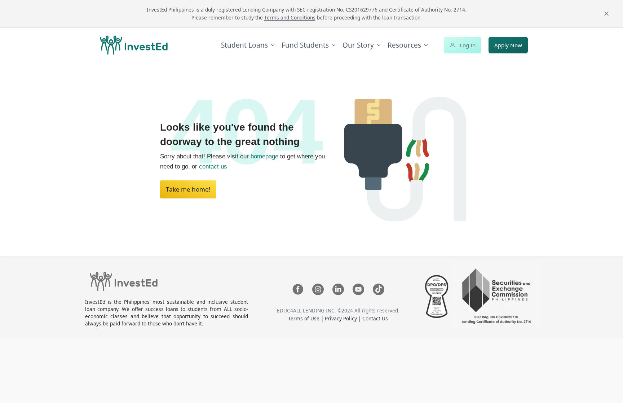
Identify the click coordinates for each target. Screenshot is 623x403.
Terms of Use (304, 318)
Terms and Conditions (289, 17)
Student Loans (244, 45)
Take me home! (188, 189)
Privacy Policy (341, 318)
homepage (264, 156)
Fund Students (305, 45)
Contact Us (375, 318)
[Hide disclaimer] (606, 14)
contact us (213, 166)
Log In (468, 45)
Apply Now (508, 45)
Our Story (358, 45)
